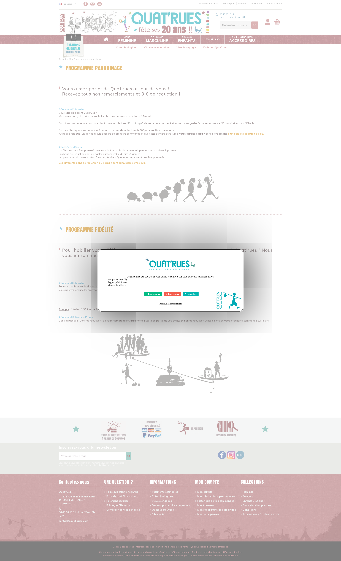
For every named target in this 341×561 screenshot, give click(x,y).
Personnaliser (191, 294)
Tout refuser (173, 294)
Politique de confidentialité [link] (170, 304)
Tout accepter (153, 294)
